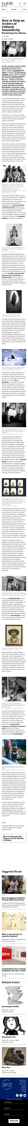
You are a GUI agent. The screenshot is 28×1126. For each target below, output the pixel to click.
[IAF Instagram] (17, 1085)
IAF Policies (23, 1072)
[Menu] (24, 4)
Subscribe (14, 9)
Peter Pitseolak (15, 609)
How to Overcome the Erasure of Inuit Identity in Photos (13, 828)
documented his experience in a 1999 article (13, 717)
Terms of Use (22, 1074)
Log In (24, 9)
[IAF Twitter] (24, 1085)
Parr (16, 377)
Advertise (23, 1077)
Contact (24, 1075)
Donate (3, 9)
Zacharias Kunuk (6, 275)
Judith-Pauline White (14, 592)
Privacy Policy (22, 1070)
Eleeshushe (5, 379)
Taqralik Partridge (18, 725)
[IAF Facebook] (21, 1085)
